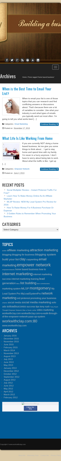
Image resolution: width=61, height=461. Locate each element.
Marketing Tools (33, 455)
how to (42, 269)
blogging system (45, 254)
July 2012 (8, 383)
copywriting (32, 259)
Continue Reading (48, 124)
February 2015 (11, 347)
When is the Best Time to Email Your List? (26, 91)
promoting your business (43, 298)
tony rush (45, 306)
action (4, 250)
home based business (26, 269)
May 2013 (8, 365)
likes (18, 283)
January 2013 (10, 368)
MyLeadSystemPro (31, 293)
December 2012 (11, 371)
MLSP (25, 288)
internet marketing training (25, 279)
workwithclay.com (11, 313)
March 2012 (9, 394)
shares (4, 303)
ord (18, 298)
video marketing (45, 310)
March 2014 (9, 350)
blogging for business (23, 254)
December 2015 (11, 338)
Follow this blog (30, 408)
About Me (22, 455)
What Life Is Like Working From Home (27, 138)
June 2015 (9, 344)
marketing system (11, 288)
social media (14, 302)
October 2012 (10, 374)
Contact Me (45, 455)
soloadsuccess (16, 306)
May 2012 (8, 388)
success (31, 306)
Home (24, 77)
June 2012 (9, 385)
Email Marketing (21, 124)
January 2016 (10, 335)
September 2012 (11, 377)
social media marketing (36, 302)
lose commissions (43, 283)
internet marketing (17, 274)
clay (22, 259)
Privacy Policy (56, 455)
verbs (34, 310)
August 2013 (10, 356)
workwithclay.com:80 (19, 321)
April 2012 (8, 391)
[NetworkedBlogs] (30, 403)
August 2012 (10, 380)
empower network (34, 264)
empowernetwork (8, 269)
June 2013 (9, 362)
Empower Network (22, 169)
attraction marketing (44, 250)
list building (28, 283)
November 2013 (11, 353)
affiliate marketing (18, 250)
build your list (10, 259)
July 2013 (8, 359)
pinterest (25, 298)
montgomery (40, 288)
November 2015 (11, 341)
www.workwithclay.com (14, 325)
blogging (6, 254)
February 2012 (11, 397)
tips (37, 306)
